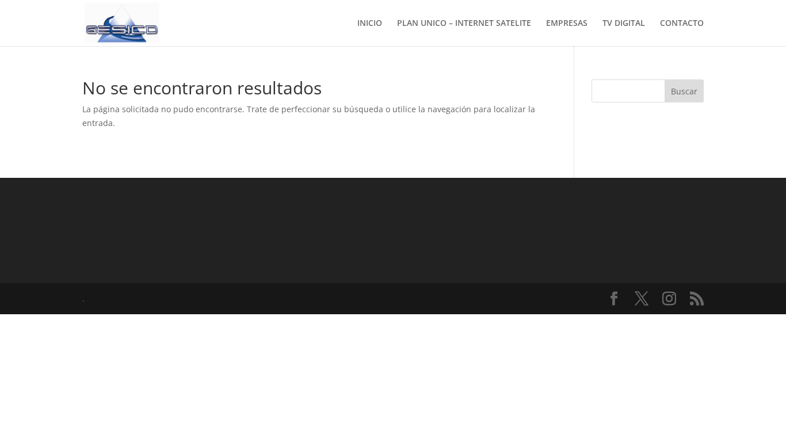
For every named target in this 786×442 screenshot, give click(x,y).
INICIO (369, 23)
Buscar (684, 91)
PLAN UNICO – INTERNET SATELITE (464, 23)
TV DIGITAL (623, 23)
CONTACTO (682, 23)
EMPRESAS (566, 23)
